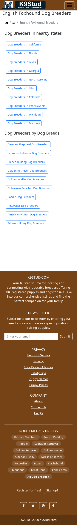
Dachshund (55, 463)
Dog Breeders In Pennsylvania (26, 106)
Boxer (37, 463)
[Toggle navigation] (69, 5)
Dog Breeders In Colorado (24, 97)
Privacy (38, 361)
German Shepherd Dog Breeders (28, 144)
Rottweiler (20, 463)
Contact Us (38, 407)
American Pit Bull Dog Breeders (27, 214)
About (38, 401)
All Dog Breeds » (38, 476)
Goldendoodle (53, 450)
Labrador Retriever (46, 443)
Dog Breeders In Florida (23, 53)
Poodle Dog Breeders (21, 197)
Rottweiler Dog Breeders (23, 205)
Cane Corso (59, 470)
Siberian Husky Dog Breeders (26, 223)
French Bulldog (53, 437)
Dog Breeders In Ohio (21, 88)
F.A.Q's (38, 413)
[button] (23, 505)
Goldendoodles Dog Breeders (26, 179)
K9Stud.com (48, 520)
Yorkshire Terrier (51, 457)
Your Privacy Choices (38, 367)
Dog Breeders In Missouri (24, 123)
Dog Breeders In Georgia (23, 70)
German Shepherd (25, 437)
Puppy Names (38, 379)
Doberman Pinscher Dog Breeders (29, 188)
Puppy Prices (38, 385)
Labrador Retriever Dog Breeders (28, 153)
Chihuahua (17, 470)
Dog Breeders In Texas (22, 62)
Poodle (23, 443)
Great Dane (38, 470)
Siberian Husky (24, 457)
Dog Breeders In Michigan (24, 114)
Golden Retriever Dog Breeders (27, 170)
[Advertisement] (38, 251)
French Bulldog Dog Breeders (26, 162)
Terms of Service (38, 355)
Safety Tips (38, 373)
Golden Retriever (26, 450)
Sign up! (52, 490)
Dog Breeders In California (24, 44)
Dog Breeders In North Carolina (27, 79)
